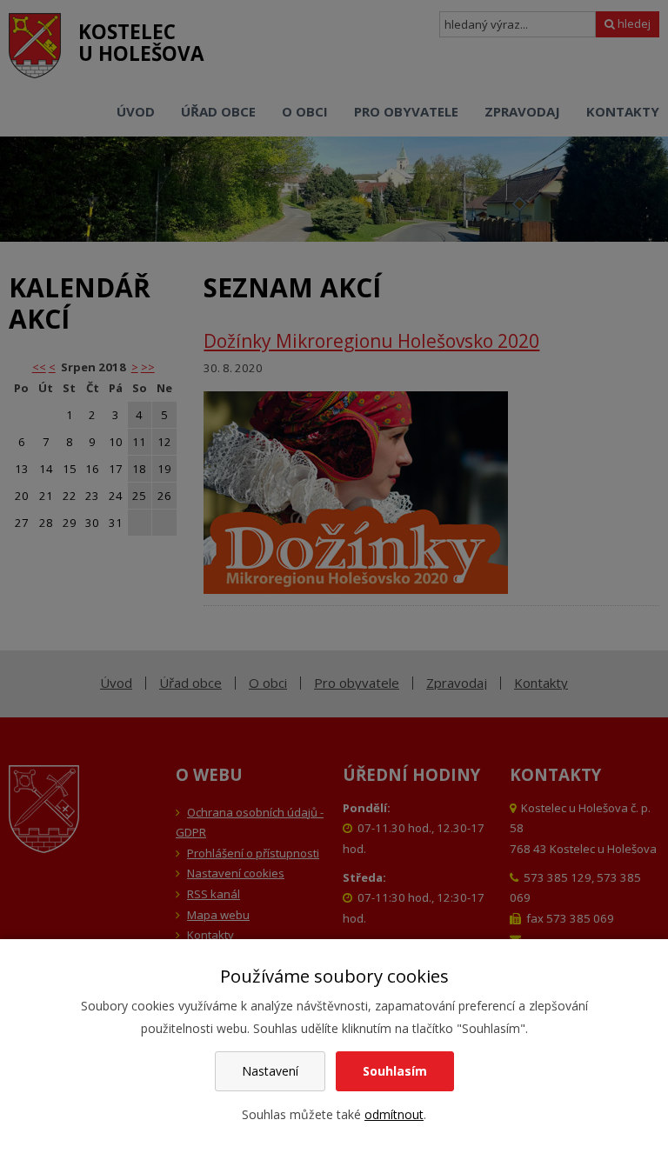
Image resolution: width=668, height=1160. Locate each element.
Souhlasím (395, 1071)
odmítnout (394, 1114)
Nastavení (270, 1071)
